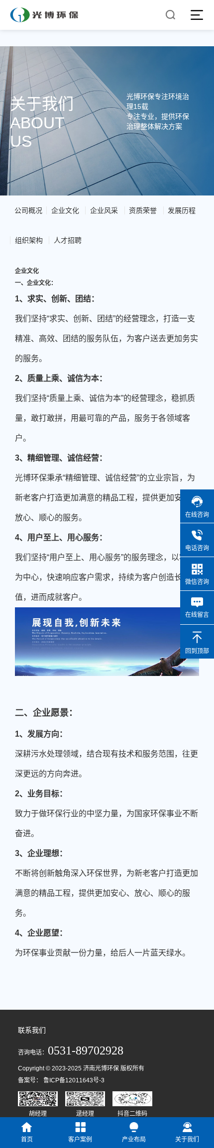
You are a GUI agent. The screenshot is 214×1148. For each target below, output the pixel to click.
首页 (27, 1139)
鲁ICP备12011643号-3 (74, 1080)
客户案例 (80, 1139)
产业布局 (134, 1139)
